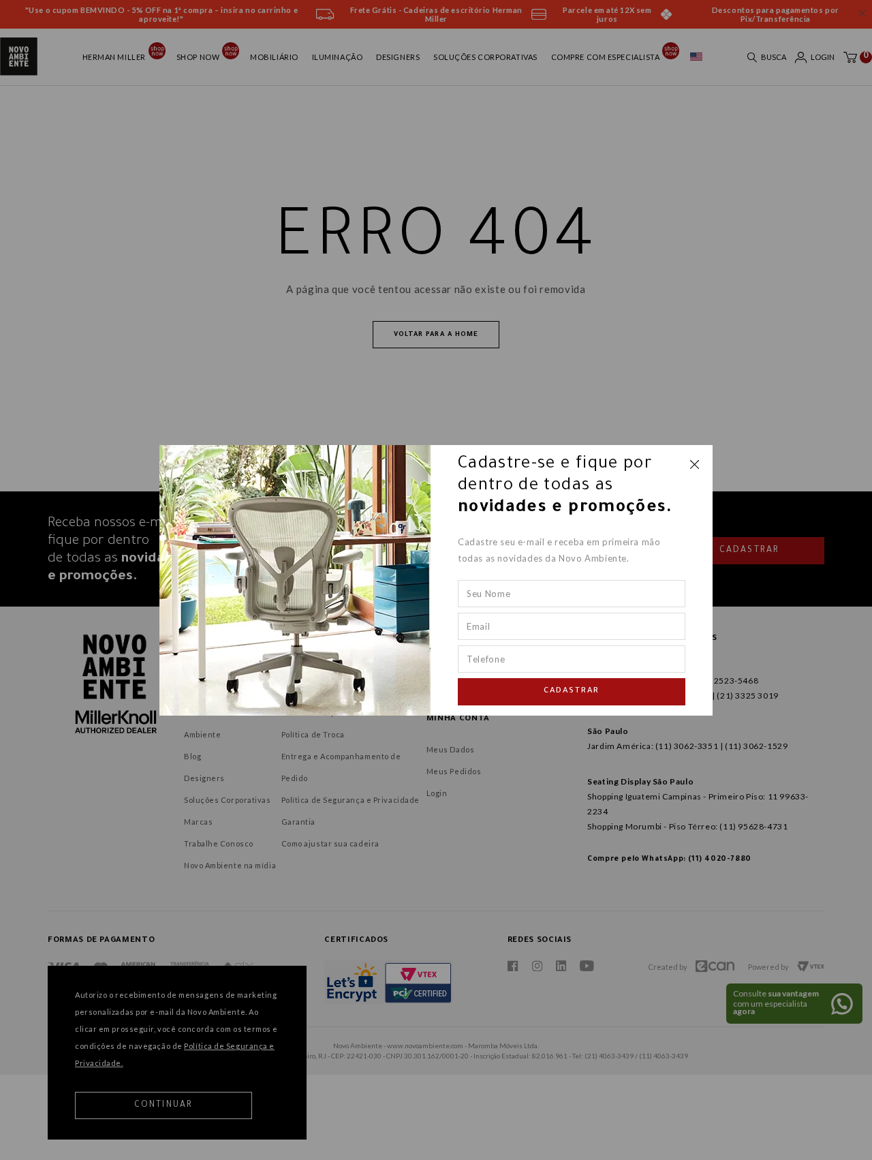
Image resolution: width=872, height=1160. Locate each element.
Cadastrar (572, 691)
